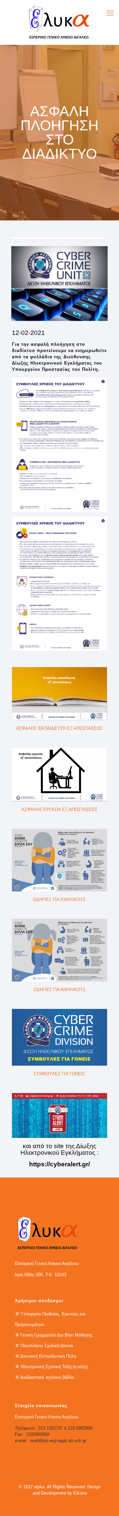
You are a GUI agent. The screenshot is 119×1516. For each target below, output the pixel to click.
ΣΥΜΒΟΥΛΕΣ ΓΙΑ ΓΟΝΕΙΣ (59, 1073)
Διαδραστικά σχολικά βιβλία (47, 1377)
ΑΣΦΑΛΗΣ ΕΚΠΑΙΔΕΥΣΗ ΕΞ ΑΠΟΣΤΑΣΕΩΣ (59, 728)
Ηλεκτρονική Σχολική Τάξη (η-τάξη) (54, 1366)
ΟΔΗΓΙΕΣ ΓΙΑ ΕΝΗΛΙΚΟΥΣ (59, 899)
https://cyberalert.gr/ (59, 1164)
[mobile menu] (110, 13)
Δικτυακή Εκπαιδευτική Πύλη (48, 1356)
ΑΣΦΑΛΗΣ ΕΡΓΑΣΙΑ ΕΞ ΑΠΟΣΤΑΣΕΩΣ (59, 809)
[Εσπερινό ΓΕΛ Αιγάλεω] (59, 22)
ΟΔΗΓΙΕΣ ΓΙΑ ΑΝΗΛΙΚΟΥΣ (59, 989)
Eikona (80, 1493)
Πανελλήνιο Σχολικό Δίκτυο (46, 1345)
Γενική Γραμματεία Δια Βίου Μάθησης (56, 1335)
